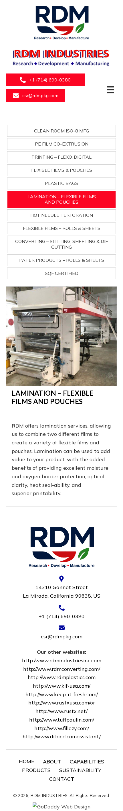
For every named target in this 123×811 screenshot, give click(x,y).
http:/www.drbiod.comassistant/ (62, 736)
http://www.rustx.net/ (61, 711)
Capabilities (87, 761)
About (52, 761)
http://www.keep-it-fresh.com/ (61, 694)
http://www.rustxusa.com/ (59, 702)
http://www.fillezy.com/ (61, 728)
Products (36, 770)
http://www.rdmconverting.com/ (61, 669)
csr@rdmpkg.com (61, 636)
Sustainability (80, 770)
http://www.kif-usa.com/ (61, 686)
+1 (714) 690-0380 (62, 616)
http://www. (42, 677)
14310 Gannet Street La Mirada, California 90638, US (61, 591)
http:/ (35, 660)
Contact (61, 779)
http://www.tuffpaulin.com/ (61, 719)
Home (26, 761)
